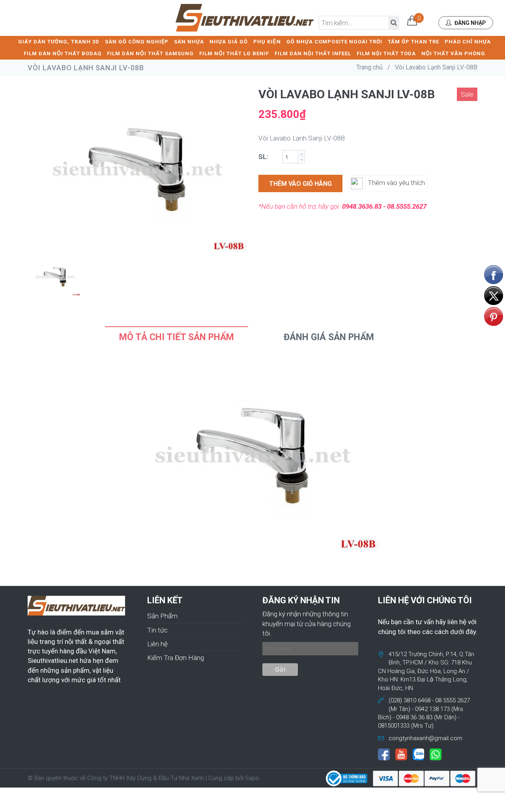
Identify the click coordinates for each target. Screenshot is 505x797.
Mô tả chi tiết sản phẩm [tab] (176, 337)
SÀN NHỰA (189, 42)
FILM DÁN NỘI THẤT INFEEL (313, 53)
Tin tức (157, 630)
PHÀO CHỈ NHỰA (468, 42)
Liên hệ (157, 644)
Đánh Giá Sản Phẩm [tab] (329, 337)
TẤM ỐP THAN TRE (413, 42)
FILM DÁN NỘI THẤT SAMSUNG (150, 53)
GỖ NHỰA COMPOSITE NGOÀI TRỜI (334, 42)
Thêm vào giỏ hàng (300, 183)
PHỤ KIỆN (267, 42)
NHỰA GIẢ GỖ (228, 42)
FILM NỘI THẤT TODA (386, 53)
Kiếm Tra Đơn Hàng (175, 658)
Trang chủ (369, 67)
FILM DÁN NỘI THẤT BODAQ (62, 53)
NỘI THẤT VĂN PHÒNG (453, 53)
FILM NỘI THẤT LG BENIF (234, 53)
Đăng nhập (469, 23)
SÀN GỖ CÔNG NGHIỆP (136, 42)
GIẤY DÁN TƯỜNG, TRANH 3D (58, 42)
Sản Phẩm (162, 616)
